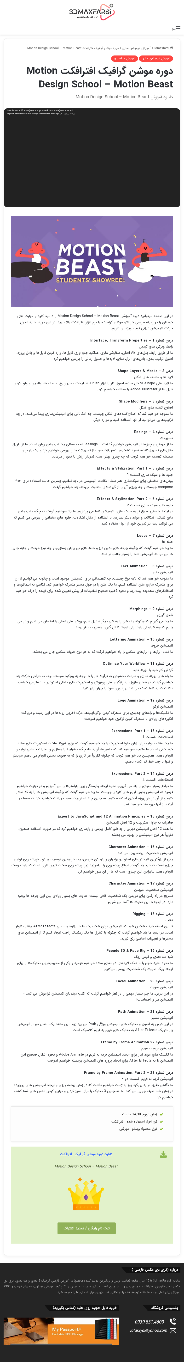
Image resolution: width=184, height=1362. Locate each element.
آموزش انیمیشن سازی (136, 48)
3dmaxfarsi (162, 48)
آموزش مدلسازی (124, 58)
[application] (92, 158)
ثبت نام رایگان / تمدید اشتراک (86, 1228)
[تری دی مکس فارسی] (92, 11)
